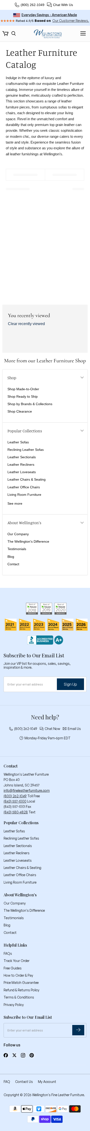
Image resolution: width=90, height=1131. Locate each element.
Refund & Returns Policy (21, 990)
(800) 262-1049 (32, 5)
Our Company (18, 534)
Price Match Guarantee (21, 982)
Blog (10, 557)
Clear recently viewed (26, 324)
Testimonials (16, 549)
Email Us (74, 729)
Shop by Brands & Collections (29, 404)
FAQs (8, 953)
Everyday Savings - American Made (49, 15)
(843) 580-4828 (16, 812)
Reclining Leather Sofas (25, 450)
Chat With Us (63, 5)
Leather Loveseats (21, 472)
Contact (13, 564)
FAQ (7, 1082)
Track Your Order (17, 961)
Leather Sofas (18, 442)
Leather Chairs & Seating (26, 479)
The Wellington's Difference (28, 541)
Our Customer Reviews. (70, 21)
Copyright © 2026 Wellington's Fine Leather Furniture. (44, 1095)
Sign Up (70, 684)
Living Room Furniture (24, 494)
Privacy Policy (14, 1005)
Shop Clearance (19, 411)
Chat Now (52, 729)
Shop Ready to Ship (22, 396)
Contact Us (24, 1082)
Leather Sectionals (21, 457)
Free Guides (13, 968)
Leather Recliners (20, 464)
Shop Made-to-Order (23, 389)
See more (14, 503)
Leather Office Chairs (23, 487)
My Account (47, 1082)
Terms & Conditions (19, 997)
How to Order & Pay (18, 975)
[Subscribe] (78, 1030)
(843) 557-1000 (15, 801)
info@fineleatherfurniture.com (27, 790)
